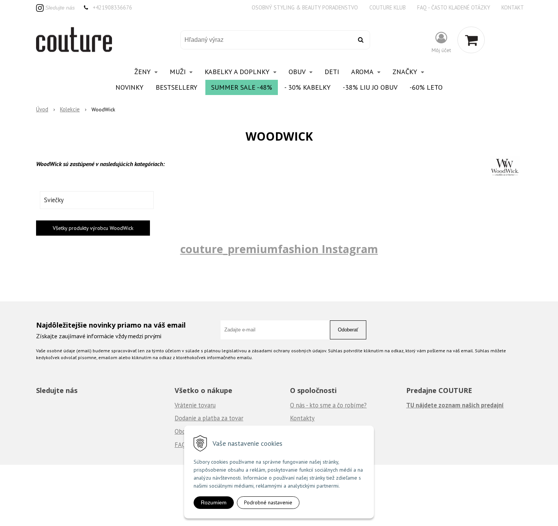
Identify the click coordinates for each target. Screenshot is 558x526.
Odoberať (348, 330)
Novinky (129, 87)
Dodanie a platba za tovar (209, 418)
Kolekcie (70, 109)
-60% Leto (426, 87)
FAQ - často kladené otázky (453, 7)
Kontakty (302, 418)
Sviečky (54, 200)
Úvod (42, 109)
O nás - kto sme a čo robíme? (328, 405)
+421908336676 (112, 7)
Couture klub (387, 7)
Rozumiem (214, 502)
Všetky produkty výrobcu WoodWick (93, 228)
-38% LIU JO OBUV (370, 87)
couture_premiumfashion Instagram (279, 248)
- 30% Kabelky (307, 87)
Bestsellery (176, 87)
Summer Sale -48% (241, 87)
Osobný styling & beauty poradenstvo (305, 7)
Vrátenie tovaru (195, 405)
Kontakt (512, 7)
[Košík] (471, 40)
